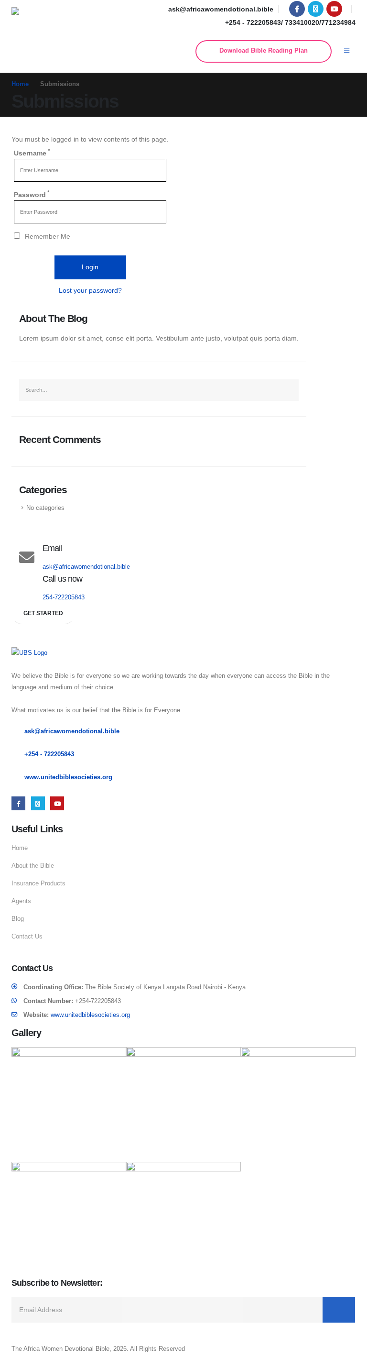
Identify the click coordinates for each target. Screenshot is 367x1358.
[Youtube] (334, 9)
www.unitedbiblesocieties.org (68, 777)
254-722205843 (64, 597)
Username (32, 152)
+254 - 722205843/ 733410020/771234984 (290, 22)
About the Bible (32, 865)
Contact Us (27, 936)
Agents (21, 901)
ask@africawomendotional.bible (220, 9)
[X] (316, 9)
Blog (17, 919)
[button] (347, 51)
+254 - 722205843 (49, 754)
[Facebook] (297, 9)
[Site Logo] (40, 18)
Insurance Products (38, 883)
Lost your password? (90, 290)
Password (31, 193)
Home (19, 848)
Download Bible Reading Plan (263, 50)
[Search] (288, 390)
